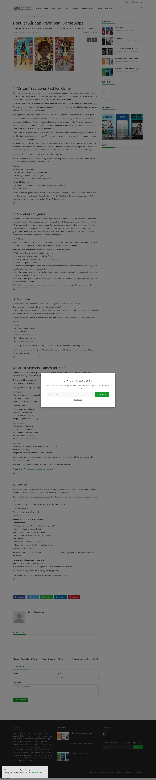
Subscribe (102, 394)
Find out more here (35, 773)
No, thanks (78, 400)
